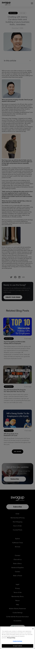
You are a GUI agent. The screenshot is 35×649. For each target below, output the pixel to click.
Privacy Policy (11, 637)
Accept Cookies (17, 645)
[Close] (33, 629)
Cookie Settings (17, 641)
